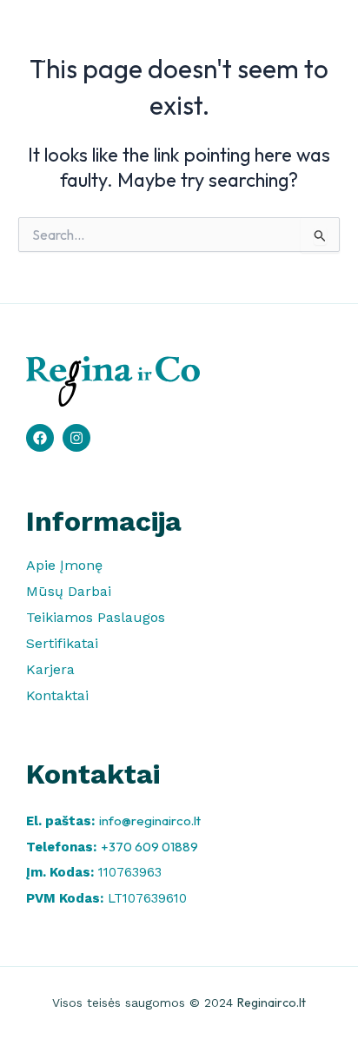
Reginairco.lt (271, 1002)
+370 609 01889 (149, 846)
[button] (318, 39)
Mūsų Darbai (68, 591)
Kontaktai (57, 695)
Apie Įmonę (64, 565)
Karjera (50, 669)
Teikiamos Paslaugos (95, 617)
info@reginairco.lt (150, 820)
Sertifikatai (62, 643)
